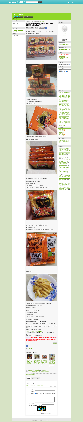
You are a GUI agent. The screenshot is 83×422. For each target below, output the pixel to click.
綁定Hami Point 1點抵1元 (64, 57)
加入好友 (64, 37)
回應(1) (28, 378)
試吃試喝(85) (61, 130)
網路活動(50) (61, 132)
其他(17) (60, 133)
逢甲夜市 (67, 140)
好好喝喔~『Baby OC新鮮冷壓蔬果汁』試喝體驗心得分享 (29, 362)
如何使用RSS (20, 30)
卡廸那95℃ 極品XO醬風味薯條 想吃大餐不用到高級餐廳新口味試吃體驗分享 (64, 116)
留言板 (64, 35)
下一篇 (43, 21)
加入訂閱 (15, 31)
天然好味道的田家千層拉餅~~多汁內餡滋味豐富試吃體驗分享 (37, 362)
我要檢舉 (55, 343)
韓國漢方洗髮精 (62, 140)
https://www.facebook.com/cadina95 (34, 331)
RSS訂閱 (15, 30)
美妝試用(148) (61, 129)
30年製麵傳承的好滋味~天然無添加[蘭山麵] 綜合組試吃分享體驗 (44, 363)
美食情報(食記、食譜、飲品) (34, 370)
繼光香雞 (60, 141)
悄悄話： (33, 393)
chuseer (30, 348)
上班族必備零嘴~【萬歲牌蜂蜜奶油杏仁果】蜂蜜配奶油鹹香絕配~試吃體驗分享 (52, 363)
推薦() (33, 378)
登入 (72, 2)
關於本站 (64, 33)
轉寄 (40, 369)
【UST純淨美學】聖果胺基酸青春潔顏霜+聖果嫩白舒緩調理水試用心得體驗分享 (64, 107)
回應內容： (32, 397)
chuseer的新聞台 (18, 14)
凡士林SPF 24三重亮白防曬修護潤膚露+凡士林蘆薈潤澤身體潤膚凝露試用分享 (64, 188)
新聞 (63, 2)
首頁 (14, 18)
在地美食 (65, 141)
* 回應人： (33, 389)
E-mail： (33, 391)
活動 (16, 18)
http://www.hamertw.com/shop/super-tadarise (34, 385)
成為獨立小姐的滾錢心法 (63, 60)
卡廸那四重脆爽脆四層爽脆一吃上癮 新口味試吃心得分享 (40, 371)
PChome (68, 2)
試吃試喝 (44, 370)
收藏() (38, 378)
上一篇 (40, 21)
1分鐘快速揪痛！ (62, 58)
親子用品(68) (61, 134)
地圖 (64, 36)
